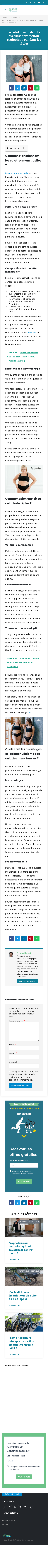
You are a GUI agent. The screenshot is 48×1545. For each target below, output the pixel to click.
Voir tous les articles (27, 981)
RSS (15, 1507)
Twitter (10, 1507)
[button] (5, 10)
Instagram (30, 1507)
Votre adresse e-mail (18, 1160)
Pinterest (20, 1507)
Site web (13, 1062)
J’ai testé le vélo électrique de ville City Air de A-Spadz (23, 1295)
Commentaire (17, 1021)
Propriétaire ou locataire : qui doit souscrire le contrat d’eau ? (21, 1248)
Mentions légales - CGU (10, 1520)
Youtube (25, 1507)
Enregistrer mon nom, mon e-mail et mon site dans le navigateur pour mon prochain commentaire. (24, 1075)
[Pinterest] (34, 2)
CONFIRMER (24, 1181)
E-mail (13, 1053)
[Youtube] (39, 2)
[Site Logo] (13, 10)
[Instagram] (43, 2)
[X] (26, 2)
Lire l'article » (14, 1259)
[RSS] (30, 2)
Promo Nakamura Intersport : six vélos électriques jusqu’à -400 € (21, 1343)
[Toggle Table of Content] (22, 148)
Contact (5, 1524)
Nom (12, 1044)
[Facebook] (21, 2)
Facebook (5, 1507)
